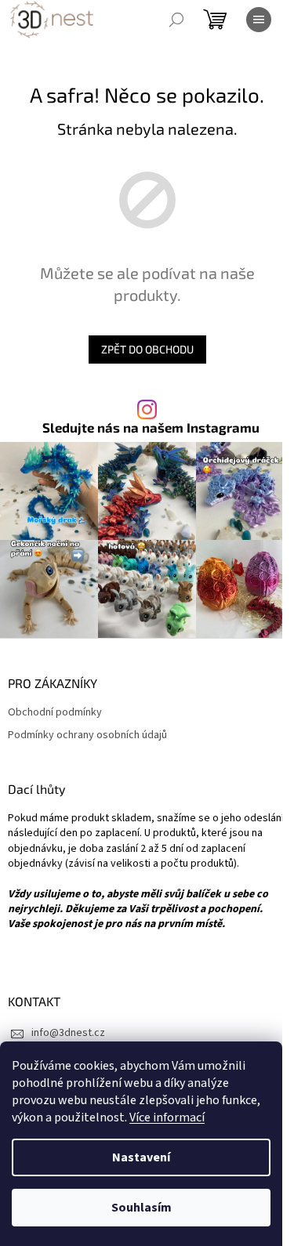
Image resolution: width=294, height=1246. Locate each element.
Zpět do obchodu (147, 349)
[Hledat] (176, 19)
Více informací (167, 1117)
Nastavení (141, 1157)
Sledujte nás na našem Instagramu (151, 427)
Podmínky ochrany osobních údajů (87, 735)
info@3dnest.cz (68, 1033)
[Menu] (258, 19)
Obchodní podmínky (55, 712)
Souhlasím (141, 1207)
